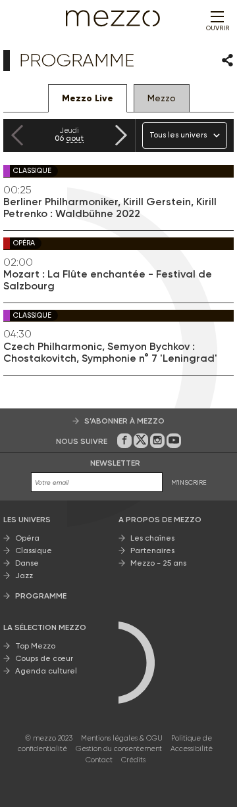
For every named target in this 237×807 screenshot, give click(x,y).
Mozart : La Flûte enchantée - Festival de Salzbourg (107, 280)
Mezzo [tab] (161, 98)
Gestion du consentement (119, 749)
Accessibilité (192, 749)
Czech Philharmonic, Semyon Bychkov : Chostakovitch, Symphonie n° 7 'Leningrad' (110, 352)
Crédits (133, 760)
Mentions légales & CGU (122, 738)
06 (69, 134)
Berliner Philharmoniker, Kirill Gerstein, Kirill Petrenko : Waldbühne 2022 (110, 208)
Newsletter (115, 463)
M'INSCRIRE (189, 482)
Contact (99, 760)
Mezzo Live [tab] (87, 98)
